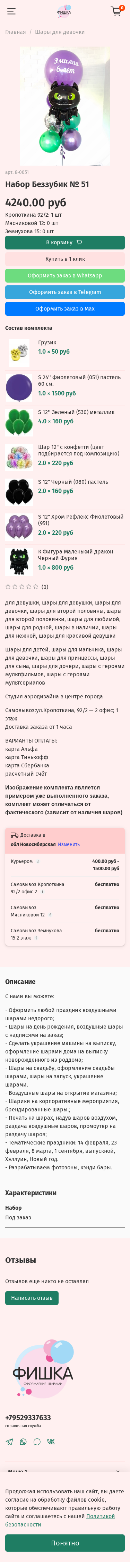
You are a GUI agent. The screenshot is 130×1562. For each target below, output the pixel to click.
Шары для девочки (60, 32)
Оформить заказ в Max (65, 308)
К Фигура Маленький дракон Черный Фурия (75, 554)
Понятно (65, 1543)
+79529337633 (28, 1418)
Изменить (69, 844)
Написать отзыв (32, 1298)
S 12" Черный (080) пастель (73, 482)
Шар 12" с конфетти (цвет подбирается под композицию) (78, 450)
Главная (15, 32)
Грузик (47, 342)
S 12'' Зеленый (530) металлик (76, 412)
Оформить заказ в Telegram (65, 292)
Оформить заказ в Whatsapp (65, 275)
